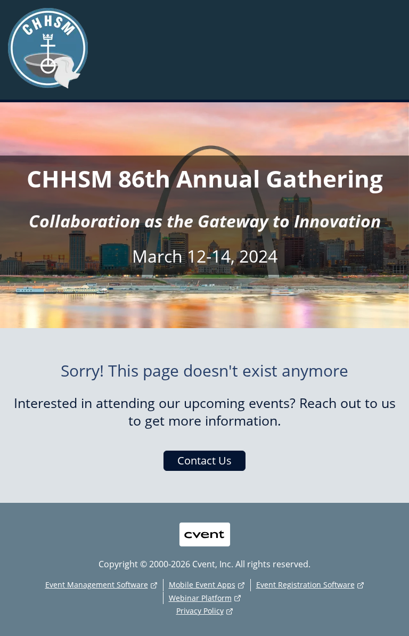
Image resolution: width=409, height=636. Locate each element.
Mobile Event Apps (202, 585)
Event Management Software (96, 585)
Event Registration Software (305, 585)
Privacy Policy (200, 611)
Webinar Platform (200, 598)
